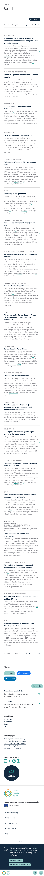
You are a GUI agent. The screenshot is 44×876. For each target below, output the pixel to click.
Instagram (18, 761)
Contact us (8, 701)
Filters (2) (36, 19)
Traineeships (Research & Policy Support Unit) (20, 163)
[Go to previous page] (29, 25)
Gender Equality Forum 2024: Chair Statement (17, 107)
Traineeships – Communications (16, 376)
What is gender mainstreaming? (15, 739)
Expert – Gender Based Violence (16, 286)
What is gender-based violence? (15, 741)
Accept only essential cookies (20, 864)
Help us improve (11, 775)
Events (6, 726)
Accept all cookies (16, 860)
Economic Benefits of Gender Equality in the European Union (20, 625)
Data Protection (11, 823)
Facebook (14, 761)
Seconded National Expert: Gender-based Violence (20, 256)
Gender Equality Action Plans (15, 349)
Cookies (38, 686)
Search (35, 873)
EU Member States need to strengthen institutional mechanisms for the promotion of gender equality (21, 41)
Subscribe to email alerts (13, 691)
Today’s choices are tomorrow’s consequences (16, 535)
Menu (41, 873)
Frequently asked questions (15, 194)
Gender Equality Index (11, 746)
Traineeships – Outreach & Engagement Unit (19, 224)
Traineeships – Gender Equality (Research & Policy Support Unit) (21, 464)
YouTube (9, 761)
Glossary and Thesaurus (12, 748)
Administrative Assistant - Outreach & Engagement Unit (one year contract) (18, 566)
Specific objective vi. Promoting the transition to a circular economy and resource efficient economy (18, 407)
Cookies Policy (10, 828)
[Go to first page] (26, 25)
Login (7, 834)
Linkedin (5, 761)
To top (21, 841)
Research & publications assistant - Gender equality (21, 76)
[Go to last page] (38, 25)
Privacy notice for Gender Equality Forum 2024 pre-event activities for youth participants (20, 317)
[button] (9, 673)
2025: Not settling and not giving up (18, 135)
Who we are (8, 719)
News (6, 724)
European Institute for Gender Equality (6, 873)
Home (7, 4)
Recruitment (8, 722)
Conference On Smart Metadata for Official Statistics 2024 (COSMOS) (20, 496)
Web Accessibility (11, 812)
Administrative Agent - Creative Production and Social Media (21, 598)
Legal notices (10, 818)
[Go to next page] (35, 25)
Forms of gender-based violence (15, 743)
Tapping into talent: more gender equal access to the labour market (19, 433)
